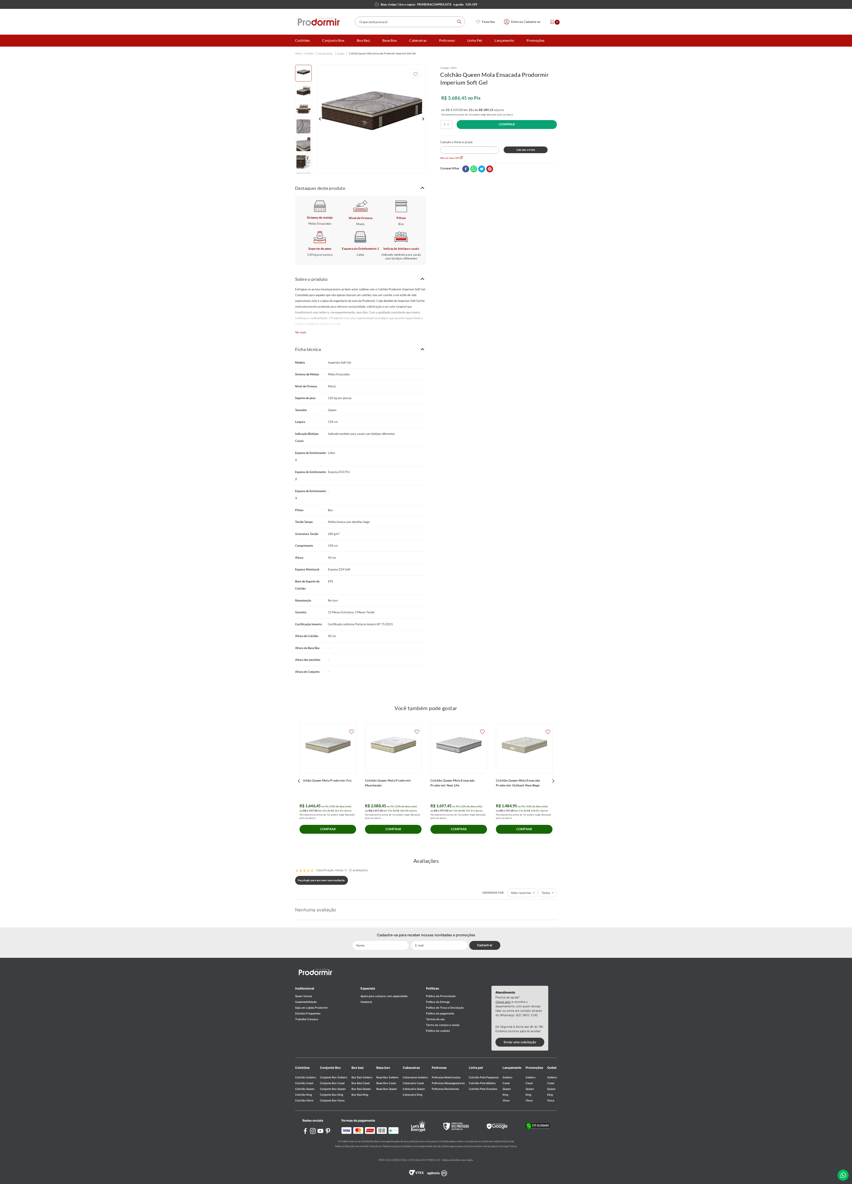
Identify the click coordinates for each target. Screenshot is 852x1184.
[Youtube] (320, 1131)
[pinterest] (489, 169)
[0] (551, 21)
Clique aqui (503, 1002)
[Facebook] (305, 1131)
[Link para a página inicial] (298, 53)
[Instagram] (313, 1131)
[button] (360, 188)
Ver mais (300, 332)
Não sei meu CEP (449, 157)
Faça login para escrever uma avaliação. (321, 880)
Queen (340, 53)
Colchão (309, 53)
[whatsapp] (473, 169)
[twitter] (481, 169)
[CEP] (469, 147)
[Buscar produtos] (459, 22)
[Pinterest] (328, 1131)
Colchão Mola (325, 53)
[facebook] (465, 169)
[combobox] (410, 21)
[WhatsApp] (843, 1175)
